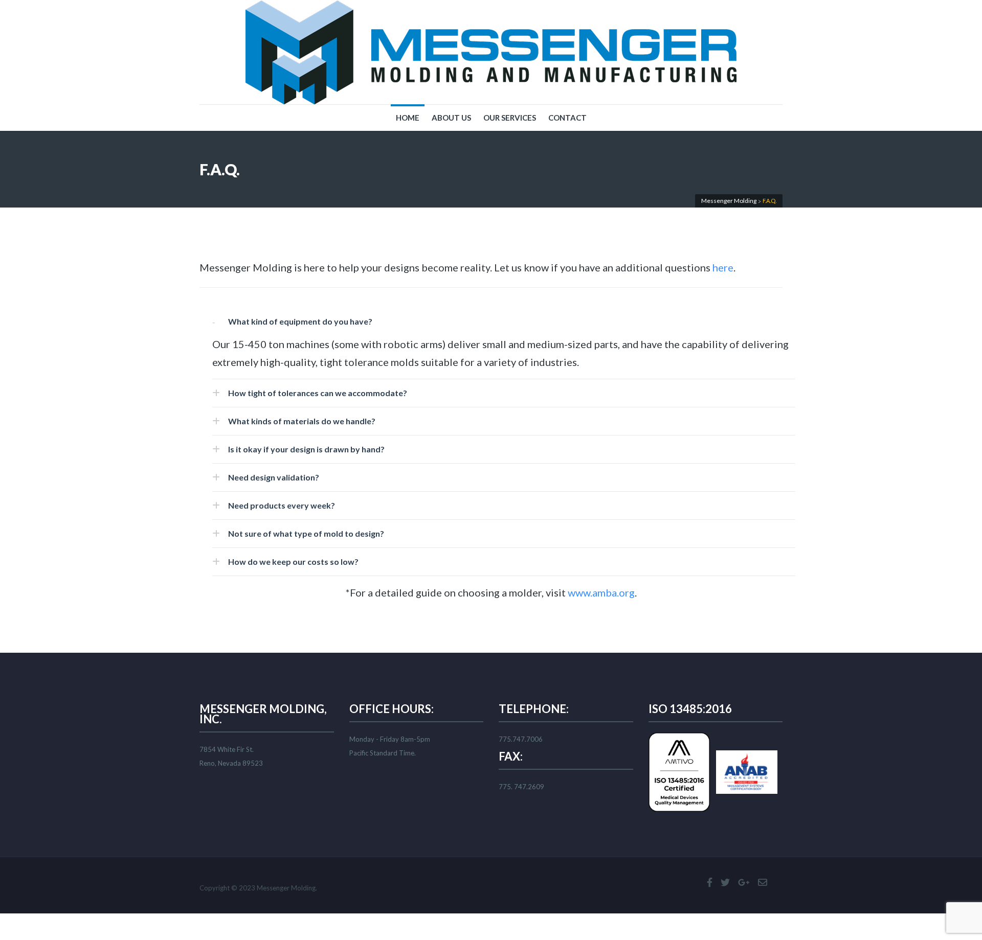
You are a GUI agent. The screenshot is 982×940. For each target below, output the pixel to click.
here (722, 267)
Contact (567, 117)
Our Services (509, 117)
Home (407, 117)
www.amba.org (601, 592)
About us (451, 117)
